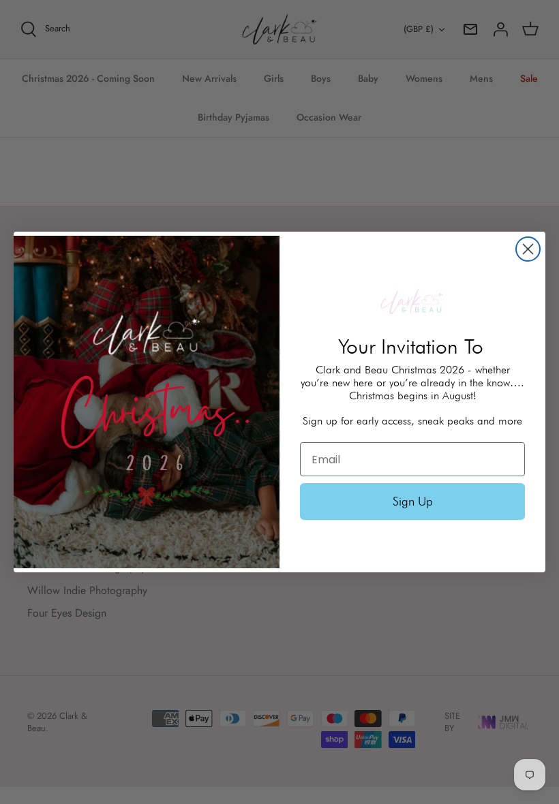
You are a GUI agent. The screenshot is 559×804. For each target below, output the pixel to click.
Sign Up (413, 501)
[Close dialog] (528, 249)
